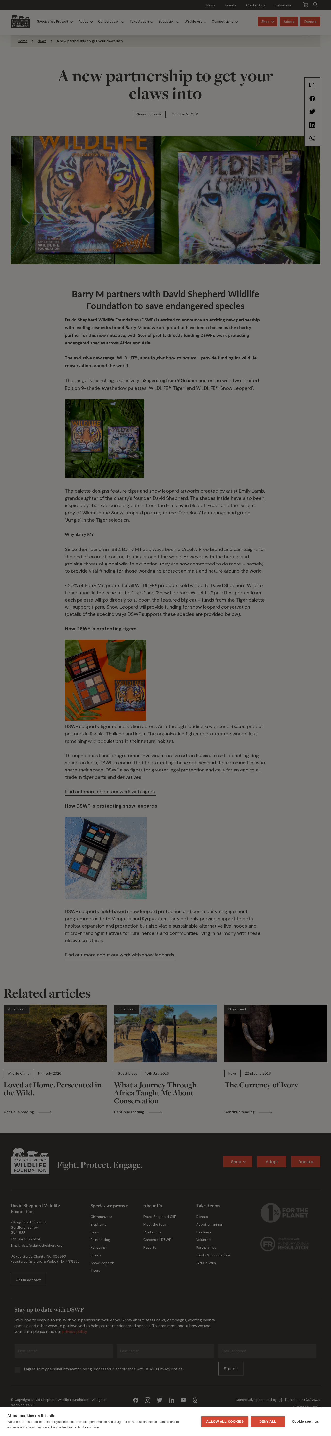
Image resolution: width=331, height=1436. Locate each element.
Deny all (267, 1421)
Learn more (91, 1427)
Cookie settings (305, 1421)
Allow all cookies (225, 1421)
